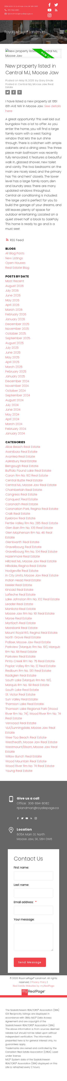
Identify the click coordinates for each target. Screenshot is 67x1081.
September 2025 (17, 338)
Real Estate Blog (17, 268)
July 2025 (12, 348)
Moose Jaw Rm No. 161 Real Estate (30, 613)
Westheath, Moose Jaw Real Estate (31, 742)
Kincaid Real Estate (19, 590)
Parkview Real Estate (20, 656)
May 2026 (12, 300)
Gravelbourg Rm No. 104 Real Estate (31, 551)
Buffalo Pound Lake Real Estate (28, 470)
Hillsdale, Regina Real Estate (25, 566)
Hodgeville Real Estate (21, 571)
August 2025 (14, 343)
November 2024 (17, 386)
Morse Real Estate (18, 618)
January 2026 (15, 319)
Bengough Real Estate (21, 466)
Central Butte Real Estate (24, 480)
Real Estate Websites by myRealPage (33, 985)
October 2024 (15, 390)
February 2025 (15, 371)
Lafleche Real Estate (20, 594)
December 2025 (17, 324)
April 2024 (12, 419)
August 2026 (14, 286)
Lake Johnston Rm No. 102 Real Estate (32, 599)
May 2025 (12, 357)
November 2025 (17, 329)
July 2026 (12, 290)
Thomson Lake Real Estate (24, 704)
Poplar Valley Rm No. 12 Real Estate (30, 666)
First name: (21, 867)
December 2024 (17, 381)
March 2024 (13, 424)
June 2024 (12, 409)
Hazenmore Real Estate (22, 556)
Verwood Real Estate (20, 723)
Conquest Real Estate (21, 499)
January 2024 (15, 433)
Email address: (24, 902)
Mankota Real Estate (20, 609)
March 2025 (14, 367)
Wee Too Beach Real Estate (26, 737)
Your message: (24, 919)
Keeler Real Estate (18, 585)
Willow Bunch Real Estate (23, 756)
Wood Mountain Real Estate (26, 761)
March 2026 (14, 310)
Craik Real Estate (17, 513)
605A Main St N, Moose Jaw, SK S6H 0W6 (21, 6)
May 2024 (12, 414)
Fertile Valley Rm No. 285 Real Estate (31, 523)
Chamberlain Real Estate (23, 490)
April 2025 (12, 362)
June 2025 (12, 352)
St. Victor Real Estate (20, 694)
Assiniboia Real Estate (21, 452)
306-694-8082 (13, 10)
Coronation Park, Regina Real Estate (31, 509)
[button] (21, 6)
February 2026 (15, 314)
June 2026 (12, 295)
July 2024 (11, 405)
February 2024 (15, 429)
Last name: (21, 885)
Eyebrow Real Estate (20, 518)
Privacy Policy (39, 982)
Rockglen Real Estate (20, 675)
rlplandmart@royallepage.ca (20, 14)
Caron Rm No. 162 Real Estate (26, 475)
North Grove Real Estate (23, 637)
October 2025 (15, 333)
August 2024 (14, 400)
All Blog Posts (14, 253)
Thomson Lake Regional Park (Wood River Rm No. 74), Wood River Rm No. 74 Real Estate (33, 713)
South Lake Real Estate (22, 690)
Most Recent (14, 281)
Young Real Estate (18, 771)
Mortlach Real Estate (20, 623)
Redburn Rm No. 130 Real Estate (28, 671)
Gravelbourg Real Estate (23, 547)
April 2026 (12, 305)
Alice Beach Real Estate (22, 447)
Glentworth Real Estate (22, 542)
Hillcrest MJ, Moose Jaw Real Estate (31, 561)
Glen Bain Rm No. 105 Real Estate (29, 528)
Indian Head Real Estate (23, 580)
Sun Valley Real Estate (21, 699)
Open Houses (15, 263)
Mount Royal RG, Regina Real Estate (31, 633)
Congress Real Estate (21, 494)
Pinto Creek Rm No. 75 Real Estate (30, 661)
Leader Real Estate (19, 604)
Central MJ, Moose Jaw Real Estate (29, 85)
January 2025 (15, 376)
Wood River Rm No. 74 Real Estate (29, 766)
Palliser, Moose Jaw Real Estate (28, 642)
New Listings (14, 258)
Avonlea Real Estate (20, 456)
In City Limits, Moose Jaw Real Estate (31, 575)
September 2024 (17, 395)
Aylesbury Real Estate (21, 461)
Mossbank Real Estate (21, 628)
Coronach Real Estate (21, 504)
